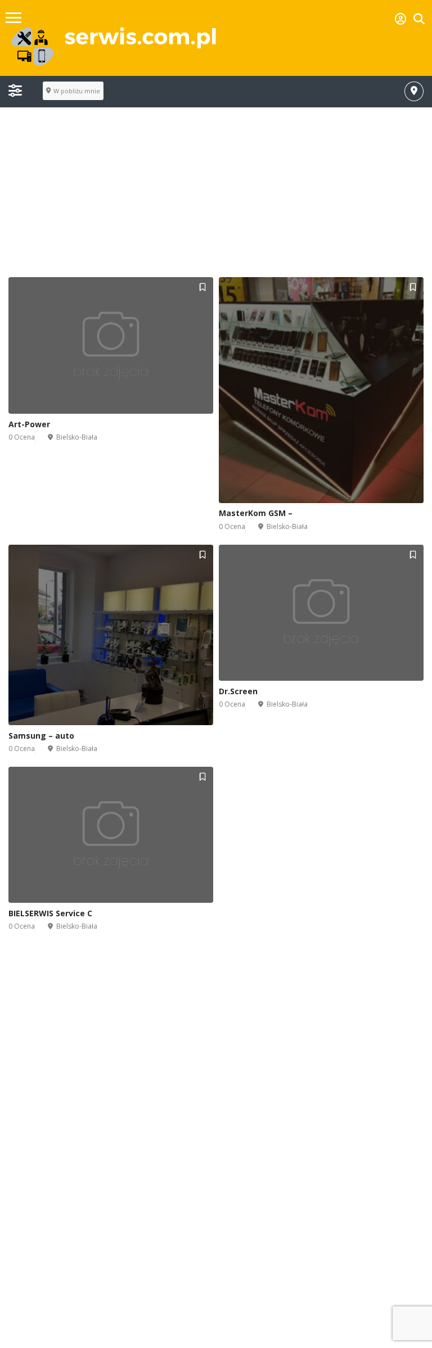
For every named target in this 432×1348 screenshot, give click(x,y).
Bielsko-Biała (76, 437)
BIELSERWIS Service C (50, 913)
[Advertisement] (216, 198)
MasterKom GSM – (255, 513)
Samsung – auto (41, 735)
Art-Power (29, 424)
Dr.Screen (238, 691)
